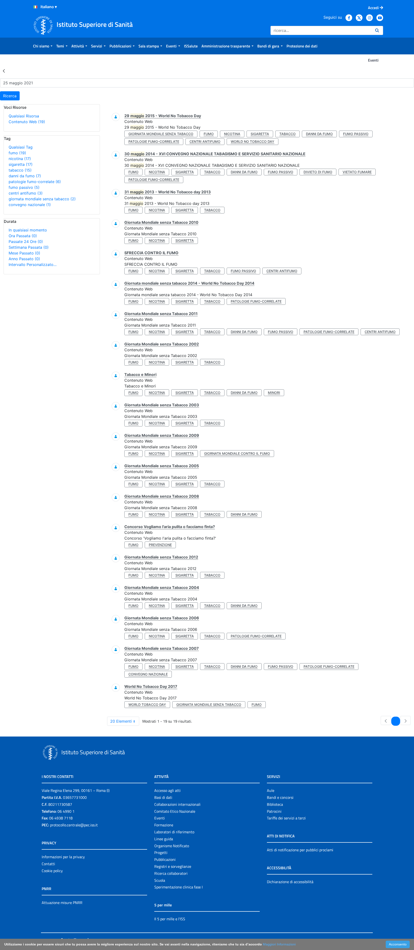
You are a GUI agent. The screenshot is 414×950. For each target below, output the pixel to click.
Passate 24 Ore (26, 241)
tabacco (20, 170)
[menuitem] (42, 46)
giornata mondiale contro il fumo (237, 453)
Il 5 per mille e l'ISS (169, 919)
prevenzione (160, 545)
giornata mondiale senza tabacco (42, 198)
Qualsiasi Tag (21, 147)
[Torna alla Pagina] (4, 71)
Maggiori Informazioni (279, 944)
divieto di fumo (318, 172)
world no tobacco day (252, 141)
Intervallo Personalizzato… (33, 264)
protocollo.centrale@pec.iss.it (74, 825)
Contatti (48, 864)
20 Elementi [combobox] (121, 721)
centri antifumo (26, 193)
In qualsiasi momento (28, 230)
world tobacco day (147, 704)
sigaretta (21, 164)
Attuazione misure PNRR (62, 902)
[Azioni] (35, 7)
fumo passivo (24, 187)
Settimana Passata (29, 247)
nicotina (20, 158)
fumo (17, 152)
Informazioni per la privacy (63, 857)
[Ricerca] (377, 30)
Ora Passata (23, 235)
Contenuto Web (27, 121)
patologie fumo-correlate (35, 181)
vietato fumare (357, 172)
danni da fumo (25, 175)
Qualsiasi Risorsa (24, 116)
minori (274, 393)
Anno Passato (24, 258)
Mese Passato (24, 253)
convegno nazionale (30, 204)
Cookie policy (52, 871)
